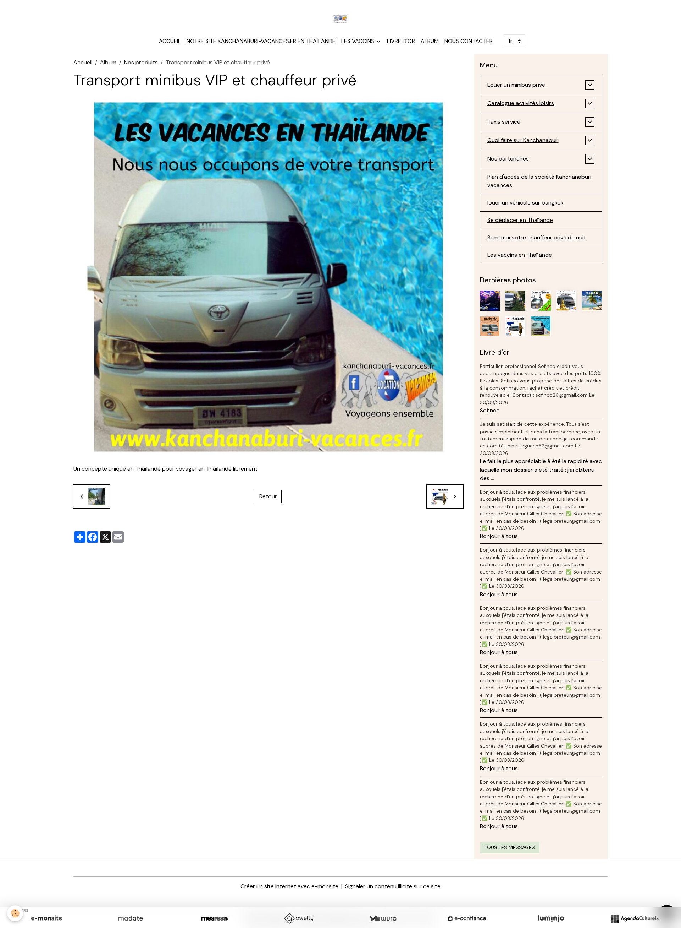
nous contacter (468, 41)
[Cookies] (15, 913)
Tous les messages (510, 847)
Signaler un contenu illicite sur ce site (393, 886)
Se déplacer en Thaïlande (520, 220)
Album (430, 41)
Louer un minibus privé (516, 84)
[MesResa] (214, 918)
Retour (268, 496)
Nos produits (141, 62)
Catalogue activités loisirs (520, 103)
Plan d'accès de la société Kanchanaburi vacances (539, 181)
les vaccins (358, 41)
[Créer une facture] (382, 918)
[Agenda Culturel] (634, 918)
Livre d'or (401, 41)
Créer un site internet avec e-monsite (289, 886)
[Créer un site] (46, 918)
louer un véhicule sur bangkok (525, 202)
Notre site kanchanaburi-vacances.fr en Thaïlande (261, 41)
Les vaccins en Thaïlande (519, 255)
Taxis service (503, 121)
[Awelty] (298, 918)
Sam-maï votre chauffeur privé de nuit (536, 237)
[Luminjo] (550, 918)
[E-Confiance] (466, 918)
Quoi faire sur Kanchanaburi (523, 140)
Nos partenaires (508, 158)
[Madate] (130, 918)
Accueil (170, 41)
